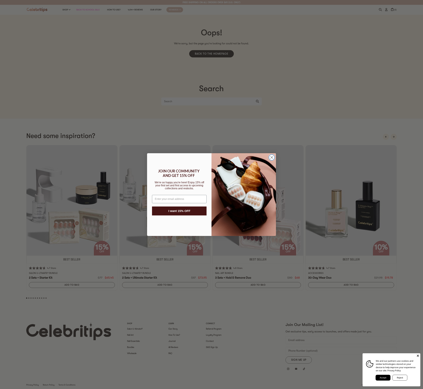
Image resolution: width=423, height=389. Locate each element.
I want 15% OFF (179, 211)
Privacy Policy (394, 370)
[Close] (418, 355)
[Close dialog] (272, 157)
